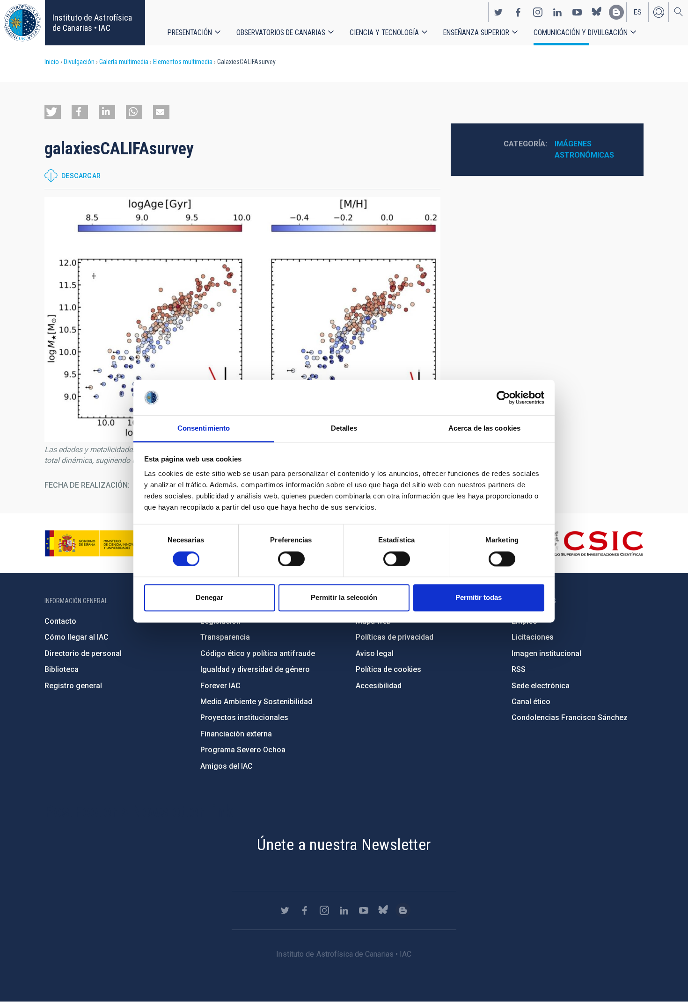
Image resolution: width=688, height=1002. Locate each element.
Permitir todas (478, 598)
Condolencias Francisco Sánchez (570, 717)
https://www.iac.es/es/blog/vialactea (616, 12)
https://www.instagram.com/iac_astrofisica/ (538, 12)
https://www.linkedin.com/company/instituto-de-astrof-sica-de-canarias (557, 12)
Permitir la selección (344, 598)
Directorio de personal (83, 653)
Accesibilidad (379, 685)
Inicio (51, 61)
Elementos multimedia (182, 61)
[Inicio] (22, 22)
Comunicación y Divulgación (581, 32)
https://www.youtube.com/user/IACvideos (577, 12)
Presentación (190, 32)
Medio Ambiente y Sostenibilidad (256, 701)
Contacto (60, 621)
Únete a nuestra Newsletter (344, 844)
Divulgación (79, 61)
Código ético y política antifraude (257, 653)
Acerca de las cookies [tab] (484, 429)
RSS (519, 669)
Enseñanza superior (476, 32)
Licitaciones (533, 637)
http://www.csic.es (592, 543)
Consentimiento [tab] (203, 429)
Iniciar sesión (658, 12)
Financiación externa (236, 733)
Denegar (209, 598)
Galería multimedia (123, 61)
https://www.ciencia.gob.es (96, 543)
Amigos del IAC (226, 766)
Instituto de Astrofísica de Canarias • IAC (92, 23)
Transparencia (225, 637)
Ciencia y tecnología (384, 32)
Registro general (73, 685)
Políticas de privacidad (394, 637)
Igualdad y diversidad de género (255, 669)
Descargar (81, 176)
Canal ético (531, 701)
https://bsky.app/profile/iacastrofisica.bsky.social (597, 12)
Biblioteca (61, 669)
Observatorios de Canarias (280, 32)
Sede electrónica (541, 685)
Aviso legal (375, 653)
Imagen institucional (546, 653)
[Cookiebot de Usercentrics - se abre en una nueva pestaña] (503, 397)
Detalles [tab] (344, 429)
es (638, 12)
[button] (52, 112)
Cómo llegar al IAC (76, 637)
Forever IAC (220, 685)
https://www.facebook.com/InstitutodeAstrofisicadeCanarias (518, 12)
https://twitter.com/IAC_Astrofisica (498, 12)
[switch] (291, 558)
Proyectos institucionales (244, 717)
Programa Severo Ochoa (242, 749)
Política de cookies (388, 669)
